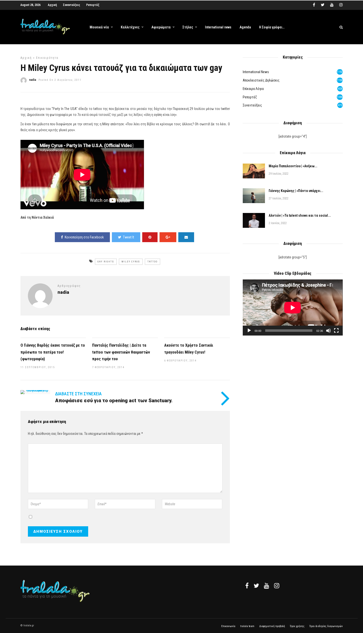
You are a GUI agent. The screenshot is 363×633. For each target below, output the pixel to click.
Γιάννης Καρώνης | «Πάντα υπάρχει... (296, 191)
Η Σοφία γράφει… (271, 27)
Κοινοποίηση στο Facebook (84, 237)
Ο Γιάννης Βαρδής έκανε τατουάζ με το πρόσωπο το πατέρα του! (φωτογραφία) (52, 352)
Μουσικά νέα (99, 27)
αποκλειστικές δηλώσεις (261, 80)
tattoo (152, 261)
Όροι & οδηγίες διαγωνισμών (326, 626)
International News (256, 72)
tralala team (247, 626)
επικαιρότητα (47, 58)
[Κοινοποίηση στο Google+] (168, 237)
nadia (32, 80)
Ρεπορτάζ (92, 5)
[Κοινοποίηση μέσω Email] (186, 237)
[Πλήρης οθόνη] (336, 330)
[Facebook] (247, 586)
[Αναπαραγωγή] (249, 330)
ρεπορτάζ (250, 97)
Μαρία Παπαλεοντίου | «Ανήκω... (293, 166)
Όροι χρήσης (297, 626)
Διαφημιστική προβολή (272, 626)
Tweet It (128, 237)
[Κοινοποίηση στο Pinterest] (150, 237)
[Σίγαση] (328, 330)
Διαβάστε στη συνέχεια (78, 393)
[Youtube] (332, 5)
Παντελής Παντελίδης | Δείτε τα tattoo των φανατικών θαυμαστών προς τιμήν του (121, 352)
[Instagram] (341, 5)
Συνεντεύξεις (71, 5)
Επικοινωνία (228, 626)
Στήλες (187, 27)
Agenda (245, 27)
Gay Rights (106, 261)
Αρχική (52, 5)
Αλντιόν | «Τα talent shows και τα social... (300, 215)
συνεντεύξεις (252, 105)
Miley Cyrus (130, 261)
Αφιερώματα (161, 27)
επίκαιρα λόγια (253, 89)
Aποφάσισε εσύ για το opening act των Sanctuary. (114, 400)
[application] (293, 307)
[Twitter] (256, 586)
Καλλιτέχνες (130, 27)
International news (218, 27)
